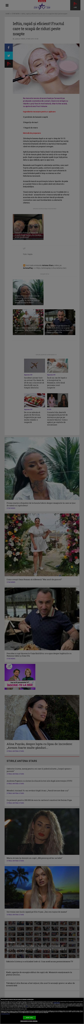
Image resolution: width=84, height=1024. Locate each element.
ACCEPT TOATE (29, 1017)
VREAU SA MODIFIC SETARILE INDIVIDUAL (28, 1021)
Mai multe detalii (57, 1002)
